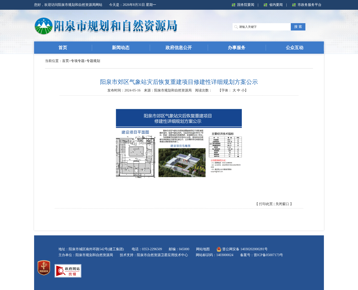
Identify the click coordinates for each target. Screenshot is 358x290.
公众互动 (294, 47)
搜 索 (298, 27)
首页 (62, 47)
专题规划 (93, 61)
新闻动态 (121, 47)
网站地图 (203, 249)
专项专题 (78, 61)
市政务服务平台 (309, 5)
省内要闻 (276, 5)
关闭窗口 (282, 204)
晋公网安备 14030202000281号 (244, 249)
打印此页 (266, 204)
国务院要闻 (245, 5)
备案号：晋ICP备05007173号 (261, 255)
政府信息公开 (179, 47)
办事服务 (236, 47)
